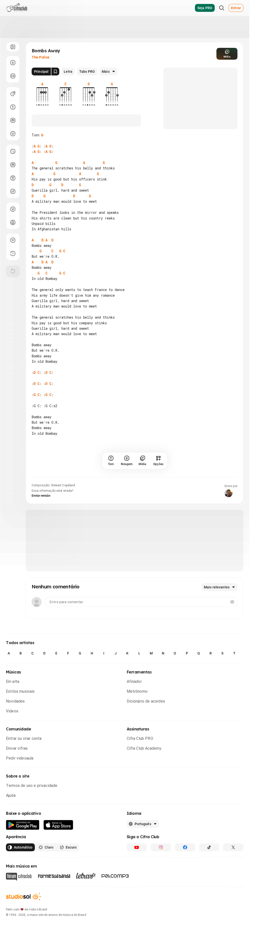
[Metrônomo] (13, 222)
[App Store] (58, 825)
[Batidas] (13, 191)
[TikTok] (209, 847)
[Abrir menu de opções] (13, 47)
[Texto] (13, 178)
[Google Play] (23, 825)
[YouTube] (137, 847)
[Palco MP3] (115, 876)
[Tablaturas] (13, 151)
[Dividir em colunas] (13, 76)
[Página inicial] (17, 8)
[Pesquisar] (222, 8)
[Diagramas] (13, 165)
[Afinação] (13, 134)
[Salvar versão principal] (55, 71)
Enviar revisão (41, 495)
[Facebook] (185, 847)
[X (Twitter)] (233, 847)
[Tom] (13, 107)
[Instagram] (161, 847)
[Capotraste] (13, 120)
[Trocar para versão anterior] (13, 253)
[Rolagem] (13, 63)
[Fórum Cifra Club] (19, 877)
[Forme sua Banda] (54, 875)
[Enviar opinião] (13, 240)
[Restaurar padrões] (13, 271)
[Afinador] (13, 209)
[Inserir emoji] (232, 602)
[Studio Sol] (23, 896)
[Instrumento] (13, 94)
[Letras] (86, 876)
